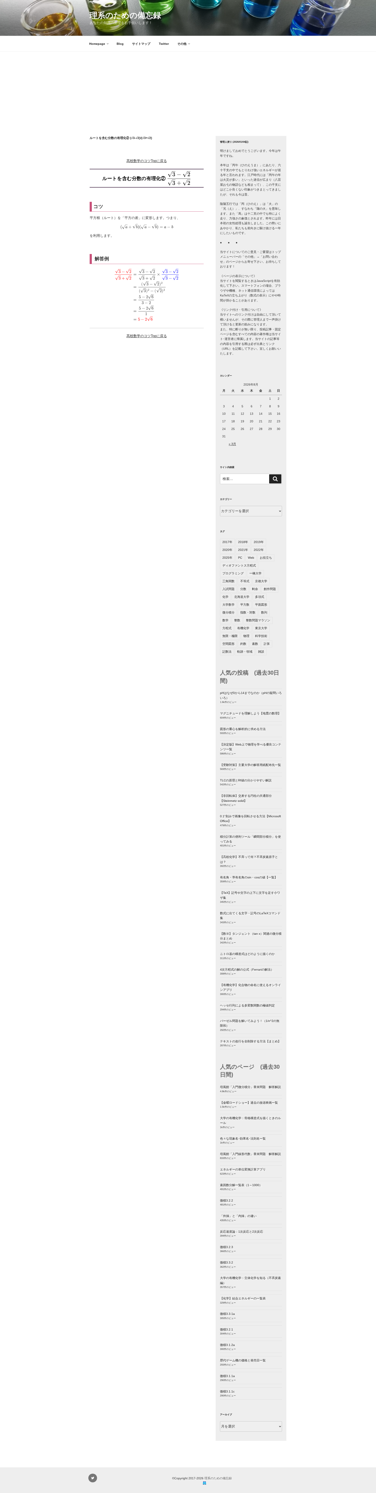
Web (251, 557)
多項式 (259, 597)
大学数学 (228, 604)
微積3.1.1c (227, 1391)
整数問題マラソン (258, 620)
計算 (267, 643)
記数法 (227, 651)
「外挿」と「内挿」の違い (238, 1216)
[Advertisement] (188, 84)
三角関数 (228, 581)
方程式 (227, 628)
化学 (225, 597)
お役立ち (266, 557)
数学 (225, 620)
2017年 (227, 542)
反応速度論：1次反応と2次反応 (241, 1231)
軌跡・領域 (244, 651)
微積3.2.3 (226, 1247)
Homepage (97, 43)
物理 (246, 636)
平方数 (244, 604)
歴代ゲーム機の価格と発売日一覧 (243, 1360)
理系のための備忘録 (125, 15)
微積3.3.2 (226, 1262)
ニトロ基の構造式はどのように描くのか (247, 954)
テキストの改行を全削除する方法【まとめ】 (250, 1041)
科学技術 (261, 636)
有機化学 (243, 628)
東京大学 (261, 628)
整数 (237, 620)
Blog (120, 43)
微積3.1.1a (227, 1376)
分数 (243, 589)
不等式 (244, 581)
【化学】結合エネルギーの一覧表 (243, 1298)
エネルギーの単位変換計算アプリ (243, 1169)
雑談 (261, 651)
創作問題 (270, 589)
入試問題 (228, 589)
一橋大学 (255, 573)
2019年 (259, 542)
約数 (243, 643)
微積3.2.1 (226, 1329)
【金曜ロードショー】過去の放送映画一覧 (249, 1102)
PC (240, 557)
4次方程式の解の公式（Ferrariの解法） (247, 969)
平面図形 (261, 604)
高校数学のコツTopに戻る (146, 161)
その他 (181, 43)
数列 (264, 612)
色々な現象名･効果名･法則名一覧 (243, 1138)
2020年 (227, 550)
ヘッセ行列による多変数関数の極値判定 (247, 1005)
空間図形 (228, 643)
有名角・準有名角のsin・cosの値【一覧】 (248, 877)
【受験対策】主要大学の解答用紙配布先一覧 (250, 765)
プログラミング (233, 573)
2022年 (259, 550)
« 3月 (232, 444)
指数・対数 (247, 612)
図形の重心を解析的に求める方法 (243, 729)
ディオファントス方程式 (239, 565)
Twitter (164, 43)
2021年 (243, 550)
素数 (255, 643)
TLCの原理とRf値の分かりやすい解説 (246, 780)
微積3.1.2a (227, 1345)
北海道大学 (241, 597)
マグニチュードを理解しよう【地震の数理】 (250, 713)
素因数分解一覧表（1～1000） (241, 1185)
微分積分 (228, 612)
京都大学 (261, 581)
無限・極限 (230, 636)
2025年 (227, 557)
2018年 (243, 542)
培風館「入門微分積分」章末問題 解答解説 (250, 1087)
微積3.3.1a (227, 1314)
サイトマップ (141, 43)
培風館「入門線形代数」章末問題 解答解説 (250, 1154)
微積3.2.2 (226, 1200)
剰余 (255, 589)
